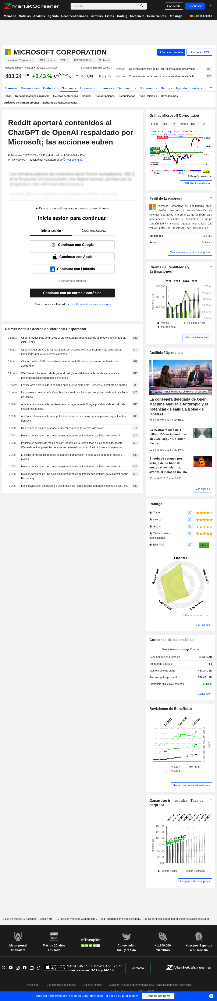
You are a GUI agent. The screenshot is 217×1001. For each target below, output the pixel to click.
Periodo (154, 123)
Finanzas (106, 88)
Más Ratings (202, 624)
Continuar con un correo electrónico (72, 293)
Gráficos (49, 88)
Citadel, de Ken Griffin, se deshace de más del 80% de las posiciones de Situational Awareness (69, 363)
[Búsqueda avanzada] (142, 6)
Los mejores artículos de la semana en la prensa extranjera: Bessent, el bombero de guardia (74, 385)
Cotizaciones (30, 88)
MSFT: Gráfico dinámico (196, 183)
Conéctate (174, 6)
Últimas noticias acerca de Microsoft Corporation (45, 329)
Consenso (147, 88)
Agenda (181, 88)
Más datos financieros (197, 337)
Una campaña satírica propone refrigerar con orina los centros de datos (62, 428)
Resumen (10, 88)
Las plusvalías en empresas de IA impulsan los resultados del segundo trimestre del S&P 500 (74, 485)
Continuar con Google (76, 245)
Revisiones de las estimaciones (191, 785)
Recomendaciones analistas (32, 96)
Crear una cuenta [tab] (94, 230)
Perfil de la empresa (165, 198)
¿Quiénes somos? (92, 984)
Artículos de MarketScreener (21, 102)
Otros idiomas (169, 96)
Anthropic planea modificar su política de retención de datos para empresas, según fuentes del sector (73, 418)
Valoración (126, 88)
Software (207, 242)
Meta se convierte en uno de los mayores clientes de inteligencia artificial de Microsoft (70, 435)
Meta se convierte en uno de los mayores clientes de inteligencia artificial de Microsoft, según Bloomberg (74, 476)
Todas (7, 96)
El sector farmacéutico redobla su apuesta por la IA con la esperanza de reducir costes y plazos (71, 457)
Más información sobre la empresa (190, 252)
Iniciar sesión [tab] (51, 230)
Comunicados (126, 96)
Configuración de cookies (61, 984)
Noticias (68, 88)
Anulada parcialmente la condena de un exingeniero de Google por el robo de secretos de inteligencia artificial (73, 406)
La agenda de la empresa (195, 881)
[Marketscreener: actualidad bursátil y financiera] (31, 6)
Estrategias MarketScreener (60, 102)
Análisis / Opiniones (166, 353)
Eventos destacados (65, 96)
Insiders (87, 96)
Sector (196, 88)
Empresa (86, 88)
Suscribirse (195, 6)
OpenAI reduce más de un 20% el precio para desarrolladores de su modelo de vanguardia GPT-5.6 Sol (163, 68)
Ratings (166, 88)
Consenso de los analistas (171, 640)
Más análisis (202, 489)
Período (183, 123)
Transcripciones (105, 96)
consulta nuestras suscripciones (89, 304)
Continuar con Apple (76, 257)
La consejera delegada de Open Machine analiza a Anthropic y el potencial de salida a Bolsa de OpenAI (74, 394)
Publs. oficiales (148, 96)
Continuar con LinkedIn (76, 269)
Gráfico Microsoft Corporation (174, 115)
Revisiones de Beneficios (170, 709)
